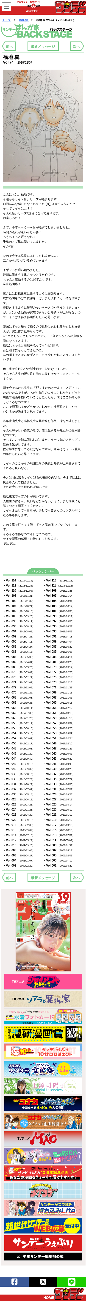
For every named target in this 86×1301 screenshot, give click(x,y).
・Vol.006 (19, 855)
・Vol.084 (19, 657)
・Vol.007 (59, 850)
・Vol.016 (19, 830)
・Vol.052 (19, 738)
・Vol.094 (19, 631)
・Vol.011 (59, 840)
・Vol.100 (19, 616)
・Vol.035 (59, 779)
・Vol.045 (59, 753)
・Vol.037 (59, 774)
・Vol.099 (59, 616)
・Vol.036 (19, 779)
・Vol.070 (19, 692)
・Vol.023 (59, 809)
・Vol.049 (59, 743)
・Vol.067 (59, 697)
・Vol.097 (59, 621)
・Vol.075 (59, 677)
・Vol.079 (59, 667)
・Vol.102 (19, 611)
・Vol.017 (59, 825)
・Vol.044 (19, 758)
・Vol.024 (19, 809)
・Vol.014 (19, 835)
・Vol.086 (19, 651)
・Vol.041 (59, 764)
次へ (76, 46)
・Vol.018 (19, 825)
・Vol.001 (59, 865)
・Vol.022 (19, 814)
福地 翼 (24, 20)
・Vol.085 (59, 651)
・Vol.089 (59, 641)
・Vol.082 (19, 662)
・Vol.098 (19, 621)
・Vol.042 (19, 764)
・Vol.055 (59, 728)
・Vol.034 (19, 784)
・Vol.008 (19, 850)
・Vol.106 (19, 601)
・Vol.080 (19, 667)
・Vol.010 (19, 845)
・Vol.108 (19, 595)
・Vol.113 (59, 580)
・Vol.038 (19, 774)
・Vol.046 (19, 753)
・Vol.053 (59, 733)
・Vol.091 (59, 636)
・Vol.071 (59, 687)
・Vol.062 (19, 713)
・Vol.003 (59, 860)
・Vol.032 (19, 789)
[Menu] (6, 6)
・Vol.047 (59, 748)
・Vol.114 (18, 580)
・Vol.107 (59, 595)
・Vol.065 (59, 702)
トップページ (64, 1293)
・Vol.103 (59, 606)
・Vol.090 (19, 641)
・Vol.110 (18, 590)
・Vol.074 (19, 682)
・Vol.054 (19, 733)
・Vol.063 (59, 708)
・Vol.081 (59, 662)
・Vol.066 (19, 702)
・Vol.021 (59, 814)
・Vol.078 (19, 672)
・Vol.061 (59, 713)
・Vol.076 (19, 677)
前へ (9, 46)
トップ (6, 20)
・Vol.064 (19, 708)
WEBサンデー (70, 6)
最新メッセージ (43, 46)
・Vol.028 (19, 799)
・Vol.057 (59, 723)
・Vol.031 (59, 789)
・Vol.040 (19, 769)
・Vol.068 (19, 697)
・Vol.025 (59, 804)
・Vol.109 (59, 590)
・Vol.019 (59, 820)
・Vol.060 (19, 718)
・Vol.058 (19, 723)
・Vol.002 (19, 865)
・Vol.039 (59, 769)
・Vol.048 (19, 748)
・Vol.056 (19, 728)
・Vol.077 (59, 672)
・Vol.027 (59, 799)
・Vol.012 (19, 840)
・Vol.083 (59, 657)
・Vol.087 (59, 646)
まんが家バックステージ (36, 31)
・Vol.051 (59, 738)
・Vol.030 (19, 794)
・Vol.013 (59, 835)
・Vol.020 (19, 820)
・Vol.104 (19, 606)
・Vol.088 (19, 646)
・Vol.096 (19, 626)
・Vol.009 (59, 845)
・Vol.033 (59, 784)
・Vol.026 (19, 804)
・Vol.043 (59, 758)
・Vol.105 (59, 601)
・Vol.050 (19, 743)
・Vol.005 (59, 855)
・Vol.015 (59, 830)
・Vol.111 (58, 585)
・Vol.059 (59, 718)
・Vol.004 (19, 860)
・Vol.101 (59, 611)
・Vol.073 (59, 682)
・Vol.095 (59, 626)
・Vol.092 (19, 636)
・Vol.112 (18, 585)
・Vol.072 (19, 687)
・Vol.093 (59, 631)
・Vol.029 (59, 794)
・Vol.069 (59, 692)
